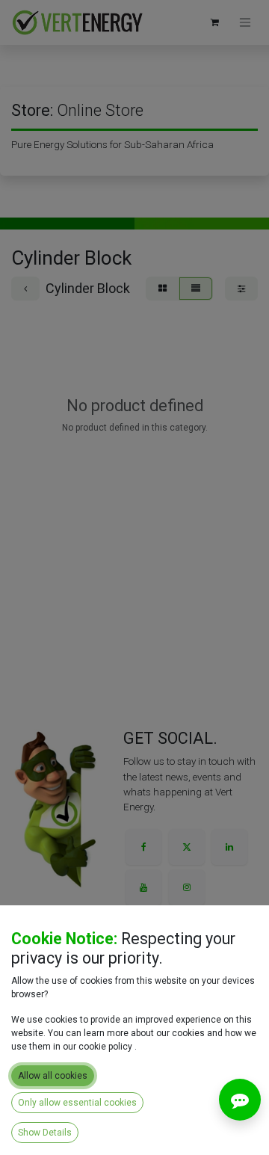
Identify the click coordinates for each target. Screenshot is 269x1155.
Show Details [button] (45, 1132)
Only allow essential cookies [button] (77, 1102)
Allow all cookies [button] (52, 1076)
